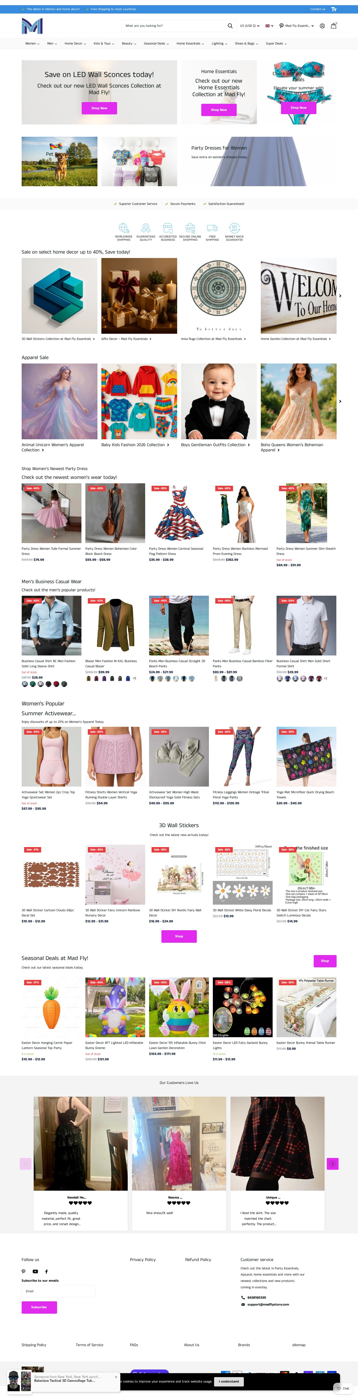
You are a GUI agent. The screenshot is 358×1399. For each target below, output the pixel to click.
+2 (325, 678)
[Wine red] (96, 679)
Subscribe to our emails (40, 1280)
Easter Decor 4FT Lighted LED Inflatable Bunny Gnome (114, 1045)
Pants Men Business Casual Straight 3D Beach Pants (177, 664)
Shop (179, 936)
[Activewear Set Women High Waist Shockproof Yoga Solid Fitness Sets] (179, 757)
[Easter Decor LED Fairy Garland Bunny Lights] (243, 1007)
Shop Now (99, 108)
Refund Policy (198, 1260)
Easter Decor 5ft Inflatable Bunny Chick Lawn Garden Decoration (177, 1045)
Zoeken (230, 26)
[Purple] (104, 679)
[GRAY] (168, 679)
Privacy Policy (143, 1260)
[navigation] (340, 296)
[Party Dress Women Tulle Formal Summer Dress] (51, 513)
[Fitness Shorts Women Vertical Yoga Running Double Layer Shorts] (115, 757)
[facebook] (46, 1272)
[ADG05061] (25, 684)
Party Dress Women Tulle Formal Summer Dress (51, 551)
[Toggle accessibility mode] (334, 9)
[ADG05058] (33, 684)
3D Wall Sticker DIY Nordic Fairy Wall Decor (175, 913)
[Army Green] (112, 679)
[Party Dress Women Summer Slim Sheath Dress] (306, 513)
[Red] (319, 679)
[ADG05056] (48, 684)
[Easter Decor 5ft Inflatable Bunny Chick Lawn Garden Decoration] (179, 1007)
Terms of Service (89, 1345)
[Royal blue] (128, 679)
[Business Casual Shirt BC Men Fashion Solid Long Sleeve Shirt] (51, 625)
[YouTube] (35, 1271)
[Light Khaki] (160, 679)
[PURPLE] (311, 679)
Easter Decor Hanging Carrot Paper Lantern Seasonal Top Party (47, 1045)
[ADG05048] (56, 684)
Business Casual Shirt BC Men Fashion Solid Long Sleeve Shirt (48, 664)
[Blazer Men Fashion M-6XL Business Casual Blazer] (115, 625)
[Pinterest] (23, 1271)
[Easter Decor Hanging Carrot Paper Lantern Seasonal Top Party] (51, 1007)
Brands (244, 1345)
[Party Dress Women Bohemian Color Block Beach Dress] (115, 513)
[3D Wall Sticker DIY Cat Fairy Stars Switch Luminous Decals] (306, 874)
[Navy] (184, 679)
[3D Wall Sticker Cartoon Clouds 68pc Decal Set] (51, 874)
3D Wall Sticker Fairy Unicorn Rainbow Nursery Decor (112, 913)
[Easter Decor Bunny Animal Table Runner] (306, 1007)
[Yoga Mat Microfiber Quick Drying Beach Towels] (306, 757)
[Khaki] (89, 679)
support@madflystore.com (268, 1304)
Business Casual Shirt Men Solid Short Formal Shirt (303, 664)
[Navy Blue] (232, 679)
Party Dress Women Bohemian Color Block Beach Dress (111, 551)
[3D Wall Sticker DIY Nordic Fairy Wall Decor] (179, 874)
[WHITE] (176, 679)
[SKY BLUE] (192, 679)
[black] (152, 679)
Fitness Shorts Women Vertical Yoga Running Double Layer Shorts (111, 795)
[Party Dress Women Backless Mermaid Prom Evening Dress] (243, 513)
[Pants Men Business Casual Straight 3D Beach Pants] (179, 625)
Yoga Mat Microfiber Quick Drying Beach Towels (305, 795)
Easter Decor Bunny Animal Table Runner (306, 1042)
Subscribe (39, 1307)
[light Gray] (240, 679)
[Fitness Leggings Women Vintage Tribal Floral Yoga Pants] (243, 757)
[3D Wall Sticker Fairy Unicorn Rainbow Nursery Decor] (115, 874)
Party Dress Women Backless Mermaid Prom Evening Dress (240, 551)
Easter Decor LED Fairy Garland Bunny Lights (240, 1045)
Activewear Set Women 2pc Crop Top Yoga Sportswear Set (48, 795)
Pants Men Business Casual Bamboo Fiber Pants (243, 664)
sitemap (299, 1345)
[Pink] (303, 679)
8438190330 (257, 1297)
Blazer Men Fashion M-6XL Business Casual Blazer (111, 664)
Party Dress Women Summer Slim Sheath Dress (306, 551)
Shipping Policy (34, 1345)
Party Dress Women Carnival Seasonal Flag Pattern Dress (176, 551)
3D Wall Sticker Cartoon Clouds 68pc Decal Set (48, 913)
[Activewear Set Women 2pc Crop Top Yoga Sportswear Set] (51, 757)
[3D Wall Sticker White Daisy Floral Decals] (243, 874)
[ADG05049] (64, 684)
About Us (191, 1345)
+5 (134, 678)
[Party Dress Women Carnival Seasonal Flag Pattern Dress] (179, 513)
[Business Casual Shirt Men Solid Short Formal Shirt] (306, 625)
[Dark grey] (120, 679)
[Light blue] (295, 679)
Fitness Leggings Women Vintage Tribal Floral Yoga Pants (241, 795)
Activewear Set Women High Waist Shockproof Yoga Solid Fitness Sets (174, 795)
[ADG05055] (41, 684)
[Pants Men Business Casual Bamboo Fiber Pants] (243, 625)
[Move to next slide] (333, 1164)
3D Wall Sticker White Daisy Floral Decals (242, 910)
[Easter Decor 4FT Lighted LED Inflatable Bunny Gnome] (115, 1007)
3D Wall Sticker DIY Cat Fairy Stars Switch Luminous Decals (301, 913)
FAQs (134, 1345)
